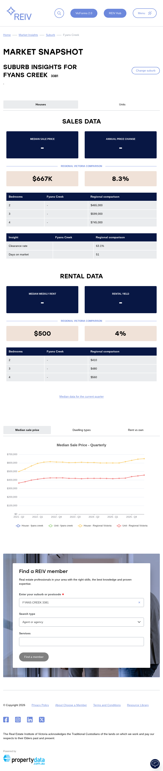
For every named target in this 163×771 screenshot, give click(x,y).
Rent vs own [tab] (136, 430)
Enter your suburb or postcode (40, 594)
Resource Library (138, 705)
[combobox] (81, 602)
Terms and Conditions (107, 705)
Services (25, 633)
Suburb (50, 34)
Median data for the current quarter (81, 396)
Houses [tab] (41, 104)
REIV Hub (115, 13)
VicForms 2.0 (84, 13)
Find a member (34, 656)
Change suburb (145, 70)
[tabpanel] (81, 258)
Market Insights (28, 34)
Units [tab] (122, 104)
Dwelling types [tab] (82, 430)
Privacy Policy (40, 705)
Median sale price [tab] (27, 430)
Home (7, 34)
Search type (27, 613)
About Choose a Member (71, 705)
